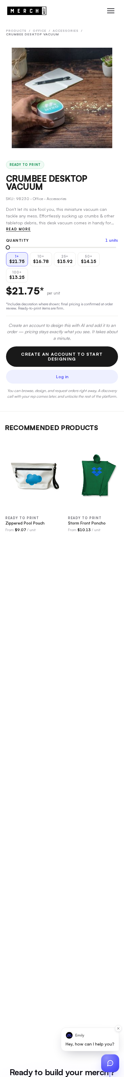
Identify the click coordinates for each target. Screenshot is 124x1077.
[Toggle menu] (111, 11)
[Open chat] (110, 1063)
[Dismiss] (118, 1028)
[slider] (7, 247)
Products (16, 30)
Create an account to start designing (62, 356)
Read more (18, 229)
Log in (62, 376)
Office (39, 30)
